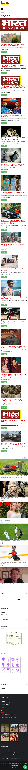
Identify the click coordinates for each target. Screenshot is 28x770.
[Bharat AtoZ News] (5, 3)
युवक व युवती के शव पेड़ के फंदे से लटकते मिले (13, 320)
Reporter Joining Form (6, 702)
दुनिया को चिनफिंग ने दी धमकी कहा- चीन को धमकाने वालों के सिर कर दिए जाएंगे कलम (13, 347)
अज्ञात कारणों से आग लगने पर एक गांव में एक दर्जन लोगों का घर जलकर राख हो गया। (13, 444)
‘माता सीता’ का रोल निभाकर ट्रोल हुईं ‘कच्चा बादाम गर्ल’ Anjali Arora (13, 754)
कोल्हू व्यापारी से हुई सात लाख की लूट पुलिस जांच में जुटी (12, 400)
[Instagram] (15, 768)
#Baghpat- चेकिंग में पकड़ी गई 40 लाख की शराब (13, 421)
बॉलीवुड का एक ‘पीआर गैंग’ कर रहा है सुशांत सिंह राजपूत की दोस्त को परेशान (14, 297)
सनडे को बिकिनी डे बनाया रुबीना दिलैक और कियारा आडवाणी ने (13, 193)
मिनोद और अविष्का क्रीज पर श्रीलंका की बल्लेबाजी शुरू (11, 116)
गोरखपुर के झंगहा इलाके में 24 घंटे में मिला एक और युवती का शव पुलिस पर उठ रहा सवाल (13, 165)
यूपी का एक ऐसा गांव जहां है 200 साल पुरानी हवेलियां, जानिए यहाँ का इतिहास (12, 45)
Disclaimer (4, 707)
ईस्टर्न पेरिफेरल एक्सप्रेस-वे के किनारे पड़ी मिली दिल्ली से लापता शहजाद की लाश (13, 138)
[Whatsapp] (17, 768)
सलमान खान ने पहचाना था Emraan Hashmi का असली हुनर (12, 758)
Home (3, 12)
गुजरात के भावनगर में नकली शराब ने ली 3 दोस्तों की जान (11, 756)
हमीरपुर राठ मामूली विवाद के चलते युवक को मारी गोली (13, 245)
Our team (3, 701)
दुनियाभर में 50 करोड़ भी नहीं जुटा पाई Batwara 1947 (11, 750)
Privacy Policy (4, 705)
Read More (4, 52)
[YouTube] (14, 768)
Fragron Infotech (14, 765)
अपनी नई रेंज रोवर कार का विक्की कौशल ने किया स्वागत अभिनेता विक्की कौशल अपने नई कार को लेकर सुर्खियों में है (13, 222)
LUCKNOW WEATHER (14, 599)
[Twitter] (12, 768)
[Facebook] (11, 768)
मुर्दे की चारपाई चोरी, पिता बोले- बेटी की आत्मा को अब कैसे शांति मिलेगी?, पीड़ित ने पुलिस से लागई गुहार (13, 87)
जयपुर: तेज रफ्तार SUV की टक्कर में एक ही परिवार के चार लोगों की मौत (13, 752)
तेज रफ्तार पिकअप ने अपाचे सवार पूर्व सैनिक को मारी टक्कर (14, 269)
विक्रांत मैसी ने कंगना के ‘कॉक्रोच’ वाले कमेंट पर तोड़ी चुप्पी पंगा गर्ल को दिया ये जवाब (13, 375)
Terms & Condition (5, 704)
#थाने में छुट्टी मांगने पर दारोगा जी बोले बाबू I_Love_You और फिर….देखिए (12, 65)
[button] (25, 767)
